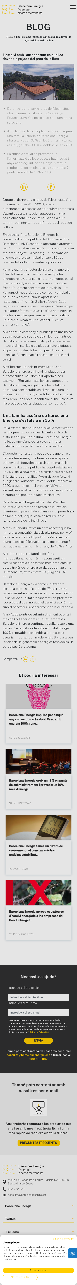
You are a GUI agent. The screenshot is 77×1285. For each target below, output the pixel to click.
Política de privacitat (62, 1239)
